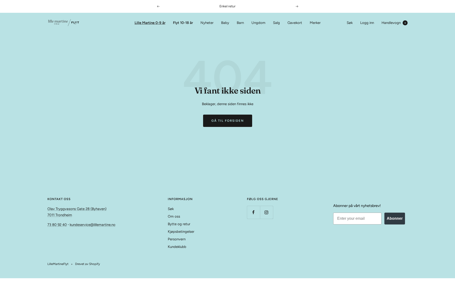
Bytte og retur (179, 224)
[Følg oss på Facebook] (253, 212)
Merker (315, 23)
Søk (350, 23)
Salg (276, 23)
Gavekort (294, 23)
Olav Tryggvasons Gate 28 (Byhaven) (76, 209)
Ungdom (258, 23)
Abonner (395, 218)
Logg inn (367, 23)
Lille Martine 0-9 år (150, 23)
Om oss (174, 216)
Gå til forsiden (227, 120)
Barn (240, 23)
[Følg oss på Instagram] (266, 212)
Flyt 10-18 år (183, 23)
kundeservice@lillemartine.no (92, 225)
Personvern (177, 239)
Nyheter (207, 23)
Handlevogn (394, 23)
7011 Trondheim (59, 215)
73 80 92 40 (57, 225)
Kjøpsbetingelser (181, 231)
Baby (225, 23)
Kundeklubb (177, 247)
